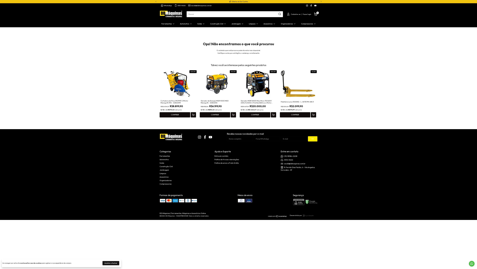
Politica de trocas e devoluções (227, 159)
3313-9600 (182, 5)
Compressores (307, 24)
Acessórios (268, 24)
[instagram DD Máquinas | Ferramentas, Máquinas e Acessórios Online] (307, 5)
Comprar (175, 115)
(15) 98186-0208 (290, 156)
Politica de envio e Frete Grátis (227, 163)
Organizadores (287, 24)
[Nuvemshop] (277, 217)
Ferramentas (166, 24)
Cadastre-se (295, 14)
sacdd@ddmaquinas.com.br (201, 5)
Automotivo (184, 24)
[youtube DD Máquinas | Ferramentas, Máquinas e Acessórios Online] (315, 5)
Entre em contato (221, 156)
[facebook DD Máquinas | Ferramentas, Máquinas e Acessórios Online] (311, 5)
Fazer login (307, 14)
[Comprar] (193, 115)
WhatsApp (168, 5)
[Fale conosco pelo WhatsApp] (472, 264)
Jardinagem (236, 24)
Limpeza (252, 24)
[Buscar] (280, 14)
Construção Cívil (216, 24)
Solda (199, 24)
